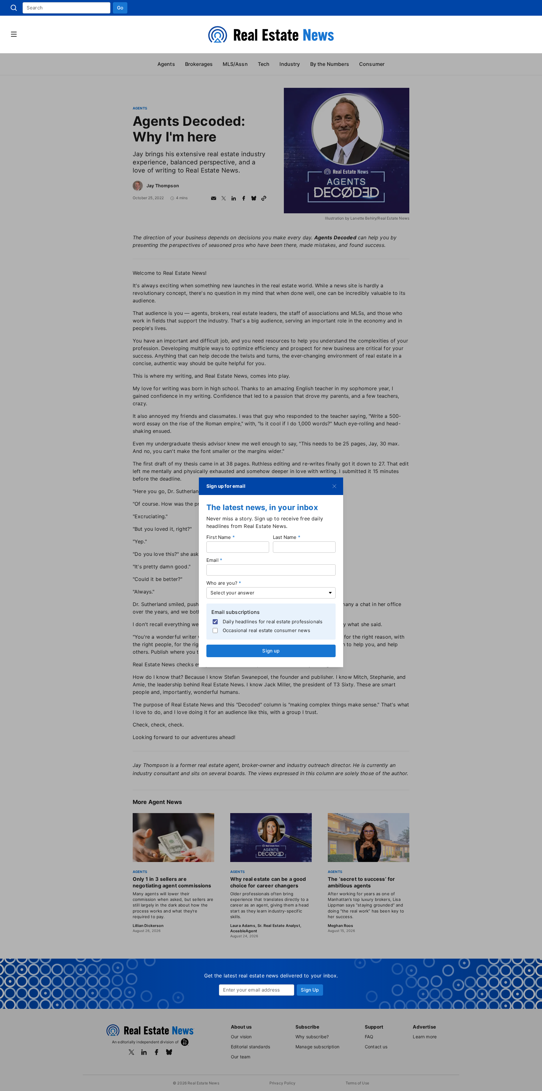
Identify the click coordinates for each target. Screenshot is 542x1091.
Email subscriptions (235, 612)
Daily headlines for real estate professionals (272, 621)
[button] (120, 7)
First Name (218, 537)
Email (212, 560)
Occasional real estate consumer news (266, 630)
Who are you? (221, 583)
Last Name (284, 537)
